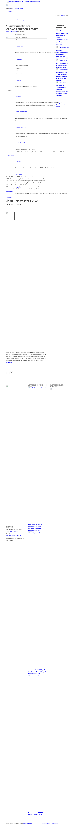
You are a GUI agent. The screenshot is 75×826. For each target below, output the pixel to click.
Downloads (19, 59)
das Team (19, 174)
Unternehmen (10, 156)
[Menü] (33, 208)
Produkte (9, 11)
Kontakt (9, 200)
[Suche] (8, 205)
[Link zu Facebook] (61, 823)
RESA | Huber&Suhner (22, 143)
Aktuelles (9, 197)
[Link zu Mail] (67, 823)
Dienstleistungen (20, 20)
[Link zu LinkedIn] (64, 823)
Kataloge (18, 80)
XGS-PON (19, 96)
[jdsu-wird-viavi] (26, 280)
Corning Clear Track (21, 127)
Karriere (18, 187)
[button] (9, 8)
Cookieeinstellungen (27, 823)
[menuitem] (38, 205)
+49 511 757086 (13, 532)
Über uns (18, 161)
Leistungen (10, 14)
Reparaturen (19, 46)
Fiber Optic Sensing (21, 111)
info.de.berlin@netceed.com (13, 535)
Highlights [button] (9, 90)
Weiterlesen (9, 362)
